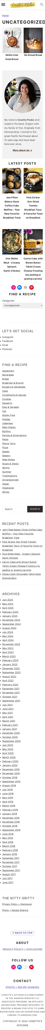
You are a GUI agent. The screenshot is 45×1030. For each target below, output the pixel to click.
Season (6, 455)
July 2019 (7, 789)
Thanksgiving (9, 475)
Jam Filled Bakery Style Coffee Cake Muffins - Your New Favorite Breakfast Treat (22, 533)
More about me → (22, 150)
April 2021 (7, 717)
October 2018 (9, 826)
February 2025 (10, 612)
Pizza (5, 447)
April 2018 (7, 842)
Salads (5, 451)
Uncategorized (10, 479)
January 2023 (9, 664)
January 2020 (9, 765)
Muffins (6, 431)
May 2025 (7, 604)
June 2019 (8, 793)
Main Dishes (9, 427)
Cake (5, 391)
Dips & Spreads (10, 407)
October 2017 (9, 866)
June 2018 (8, 834)
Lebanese (7, 423)
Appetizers (8, 371)
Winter (6, 492)
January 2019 (9, 814)
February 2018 (10, 850)
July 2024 (7, 632)
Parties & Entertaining (14, 435)
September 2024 (11, 624)
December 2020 (11, 733)
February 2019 (10, 810)
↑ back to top (22, 933)
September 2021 (11, 700)
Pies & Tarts (8, 443)
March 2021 (8, 721)
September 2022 (11, 672)
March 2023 (9, 656)
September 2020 (11, 741)
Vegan (5, 484)
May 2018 (7, 838)
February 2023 (10, 660)
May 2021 (7, 713)
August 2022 (9, 676)
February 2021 (10, 725)
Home (5, 15)
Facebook (7, 341)
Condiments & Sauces (14, 395)
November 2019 (11, 773)
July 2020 (7, 745)
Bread (5, 379)
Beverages (8, 375)
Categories (8, 300)
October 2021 (9, 696)
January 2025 (9, 616)
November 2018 (11, 822)
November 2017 (11, 862)
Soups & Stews (10, 463)
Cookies (6, 399)
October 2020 (10, 737)
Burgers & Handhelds (13, 387)
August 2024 (9, 628)
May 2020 (7, 749)
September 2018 (11, 830)
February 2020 (10, 761)
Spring (5, 467)
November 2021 (11, 692)
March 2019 (8, 805)
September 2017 (11, 870)
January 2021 (9, 729)
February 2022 (10, 684)
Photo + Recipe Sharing (15, 910)
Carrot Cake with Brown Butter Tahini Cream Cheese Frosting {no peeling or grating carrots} (21, 566)
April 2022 (8, 680)
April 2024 (8, 640)
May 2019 (7, 797)
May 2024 (7, 636)
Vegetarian (8, 488)
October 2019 (9, 777)
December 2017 (10, 858)
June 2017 (7, 882)
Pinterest (7, 349)
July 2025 (7, 600)
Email (5, 345)
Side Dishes (8, 459)
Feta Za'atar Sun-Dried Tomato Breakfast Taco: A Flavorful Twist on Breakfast (22, 546)
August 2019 (9, 785)
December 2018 (11, 818)
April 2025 (8, 608)
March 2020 (9, 757)
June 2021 (8, 709)
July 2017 (7, 878)
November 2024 (11, 620)
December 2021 (11, 688)
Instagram (7, 337)
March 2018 (8, 846)
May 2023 (7, 648)
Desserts (7, 403)
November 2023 (11, 644)
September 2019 (11, 781)
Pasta (5, 439)
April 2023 (8, 652)
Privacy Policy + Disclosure (17, 904)
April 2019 (7, 801)
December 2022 (11, 668)
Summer (6, 472)
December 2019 (11, 769)
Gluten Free (8, 415)
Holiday (6, 419)
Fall (4, 411)
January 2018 (9, 854)
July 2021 (7, 705)
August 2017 (9, 874)
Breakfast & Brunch (13, 383)
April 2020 (8, 753)
